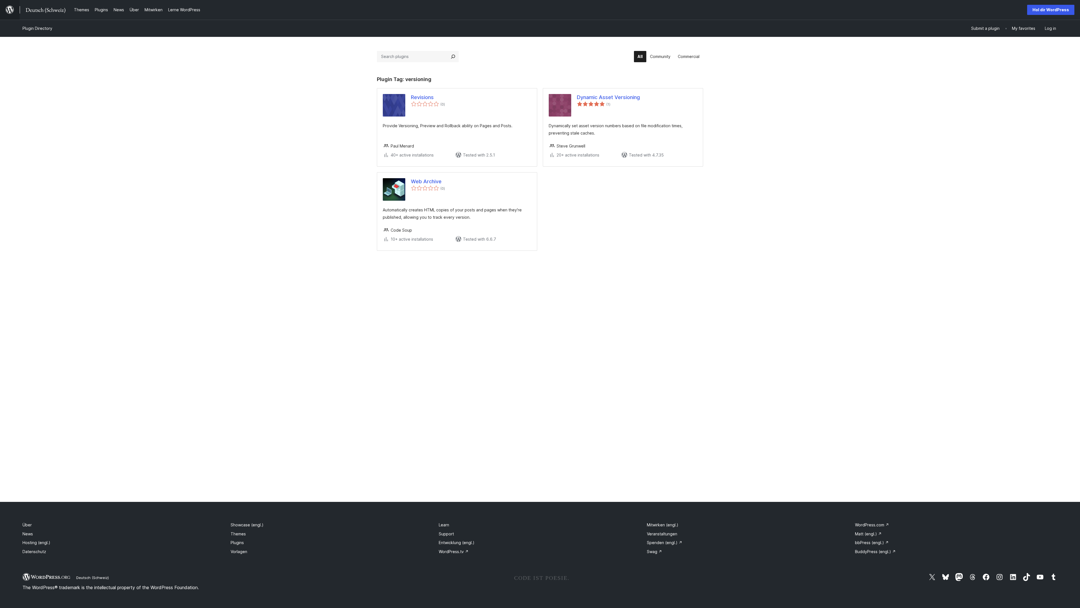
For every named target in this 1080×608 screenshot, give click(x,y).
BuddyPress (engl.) (875, 551)
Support (446, 533)
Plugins (237, 542)
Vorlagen (239, 551)
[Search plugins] (453, 56)
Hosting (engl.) (36, 542)
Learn (444, 524)
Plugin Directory (37, 28)
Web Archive (426, 181)
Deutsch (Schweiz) (92, 577)
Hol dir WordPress (1050, 9)
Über (27, 524)
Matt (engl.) (868, 533)
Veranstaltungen (662, 533)
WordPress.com (872, 524)
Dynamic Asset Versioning (608, 97)
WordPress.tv (454, 551)
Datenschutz (34, 551)
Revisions (422, 97)
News (27, 533)
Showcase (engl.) (247, 524)
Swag (654, 551)
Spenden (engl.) (664, 542)
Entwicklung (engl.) (456, 542)
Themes (238, 533)
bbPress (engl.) (872, 542)
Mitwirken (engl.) (662, 524)
